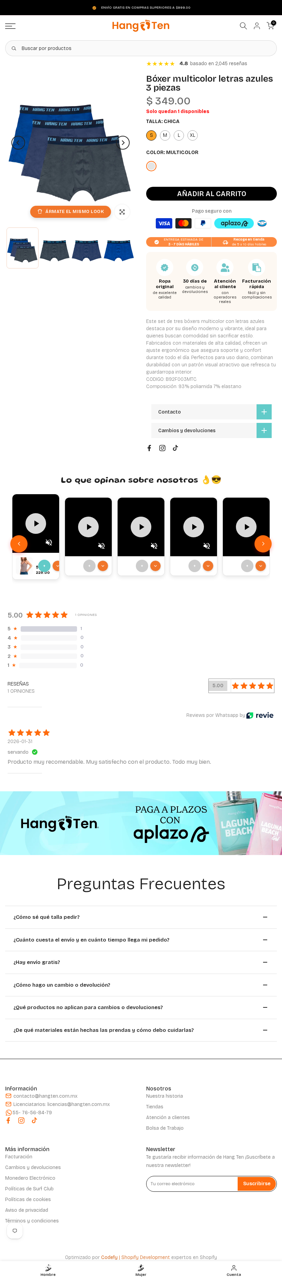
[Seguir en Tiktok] (175, 448)
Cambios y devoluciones (33, 1167)
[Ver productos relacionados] (57, 565)
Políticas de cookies (28, 1199)
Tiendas (154, 1107)
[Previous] (18, 143)
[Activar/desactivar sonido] (49, 542)
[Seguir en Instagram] (162, 448)
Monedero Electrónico (30, 1178)
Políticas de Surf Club (29, 1189)
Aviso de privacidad (26, 1210)
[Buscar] (14, 48)
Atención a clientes (168, 1117)
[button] (263, 543)
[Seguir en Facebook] (149, 448)
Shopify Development (145, 1257)
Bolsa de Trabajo (165, 1128)
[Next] (123, 143)
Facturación (18, 1157)
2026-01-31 (20, 741)
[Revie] (259, 715)
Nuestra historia (164, 1096)
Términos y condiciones (32, 1221)
